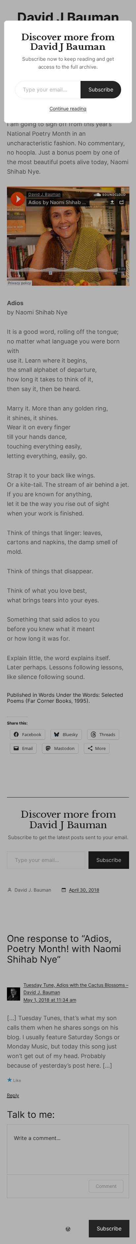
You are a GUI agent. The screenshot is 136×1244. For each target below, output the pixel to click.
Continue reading (68, 108)
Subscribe (100, 89)
